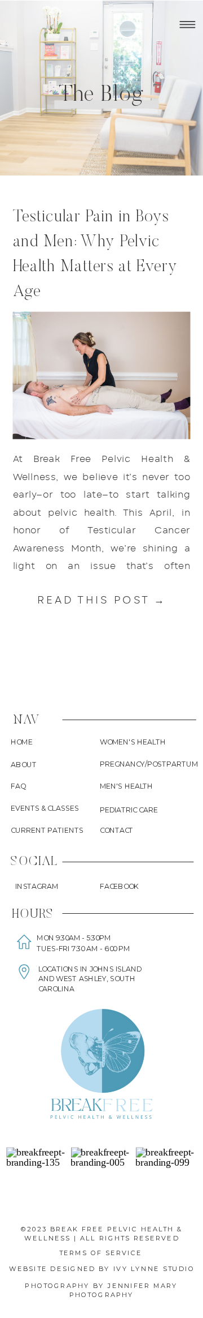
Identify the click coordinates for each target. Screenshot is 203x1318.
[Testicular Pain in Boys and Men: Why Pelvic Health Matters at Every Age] (102, 375)
